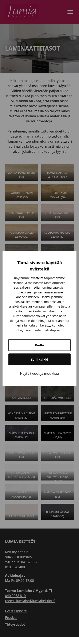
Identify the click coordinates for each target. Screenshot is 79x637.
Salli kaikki (39, 359)
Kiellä (39, 345)
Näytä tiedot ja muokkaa (39, 373)
